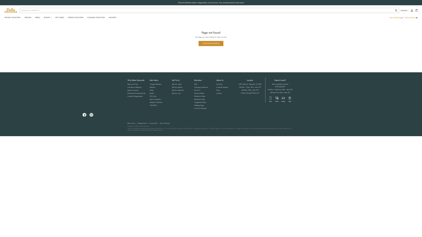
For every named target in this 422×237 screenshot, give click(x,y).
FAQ (195, 84)
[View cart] (416, 10)
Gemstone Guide (199, 96)
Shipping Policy (142, 123)
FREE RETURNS (410, 18)
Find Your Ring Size (200, 108)
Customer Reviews (222, 87)
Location (219, 93)
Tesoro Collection (75, 17)
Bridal (37, 17)
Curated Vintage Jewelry (135, 96)
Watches (27, 17)
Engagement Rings (200, 102)
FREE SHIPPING (395, 18)
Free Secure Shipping (134, 87)
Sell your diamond (178, 90)
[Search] (396, 10)
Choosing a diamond (201, 87)
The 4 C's (197, 90)
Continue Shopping (211, 43)
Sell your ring (176, 93)
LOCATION (112, 17)
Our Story (219, 84)
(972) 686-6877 (280, 87)
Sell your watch (177, 84)
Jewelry (47, 17)
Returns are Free (132, 84)
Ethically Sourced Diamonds (136, 93)
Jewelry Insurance (132, 90)
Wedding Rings (199, 105)
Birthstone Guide (199, 99)
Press (218, 90)
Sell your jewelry (177, 87)
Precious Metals (199, 93)
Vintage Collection (12, 17)
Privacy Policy (153, 123)
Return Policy (131, 123)
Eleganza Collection (96, 17)
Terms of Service (165, 123)
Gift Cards (59, 17)
